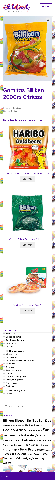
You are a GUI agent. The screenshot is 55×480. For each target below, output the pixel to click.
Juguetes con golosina (17, 376)
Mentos (46, 440)
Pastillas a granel (17, 390)
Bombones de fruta (15, 340)
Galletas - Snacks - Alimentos (20, 360)
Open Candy (30, 444)
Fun (46, 429)
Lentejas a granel (14, 380)
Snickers (48, 450)
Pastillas (10, 386)
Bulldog (6, 425)
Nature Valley (10, 445)
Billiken (14, 111)
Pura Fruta (28, 449)
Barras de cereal (14, 337)
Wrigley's (28, 458)
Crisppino (38, 425)
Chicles (9, 346)
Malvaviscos (11, 383)
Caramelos (11, 343)
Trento (44, 453)
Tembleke (8, 453)
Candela (13, 425)
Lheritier (8, 440)
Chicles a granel (16, 351)
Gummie (11, 436)
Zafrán (8, 462)
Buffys (32, 420)
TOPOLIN (30, 454)
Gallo (5, 436)
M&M (39, 440)
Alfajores (10, 334)
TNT (24, 454)
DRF (20, 430)
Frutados (37, 430)
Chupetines (11, 357)
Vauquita (9, 458)
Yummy (39, 458)
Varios (9, 394)
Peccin (15, 449)
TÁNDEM (9, 476)
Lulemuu (29, 440)
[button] (48, 20)
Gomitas (17, 108)
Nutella (20, 445)
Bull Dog (45, 421)
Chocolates (11, 354)
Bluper (20, 420)
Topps (36, 454)
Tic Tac (18, 454)
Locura (17, 440)
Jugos (9, 373)
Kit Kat (41, 435)
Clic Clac (29, 425)
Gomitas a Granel (14, 370)
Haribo (20, 435)
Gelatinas (10, 364)
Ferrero (28, 430)
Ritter (41, 449)
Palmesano (43, 445)
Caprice (21, 425)
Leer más (27, 179)
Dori (15, 430)
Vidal (19, 458)
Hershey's (31, 435)
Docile (7, 430)
